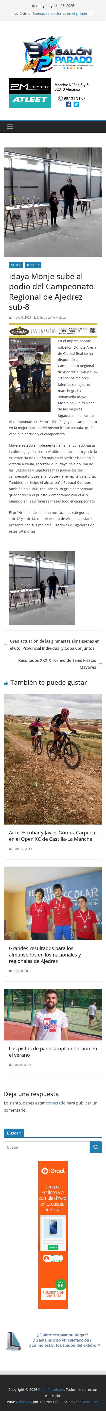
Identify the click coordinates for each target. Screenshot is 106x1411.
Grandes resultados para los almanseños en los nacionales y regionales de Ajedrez (45, 954)
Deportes (33, 265)
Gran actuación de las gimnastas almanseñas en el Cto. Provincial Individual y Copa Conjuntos (55, 644)
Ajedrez (16, 265)
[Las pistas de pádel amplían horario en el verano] (53, 992)
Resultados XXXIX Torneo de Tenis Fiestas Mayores (57, 664)
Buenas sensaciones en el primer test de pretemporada (60, 16)
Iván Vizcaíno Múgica (51, 317)
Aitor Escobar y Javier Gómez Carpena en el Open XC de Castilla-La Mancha (52, 835)
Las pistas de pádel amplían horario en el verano (53, 1051)
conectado (56, 1103)
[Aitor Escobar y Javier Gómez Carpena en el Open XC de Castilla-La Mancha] (53, 697)
